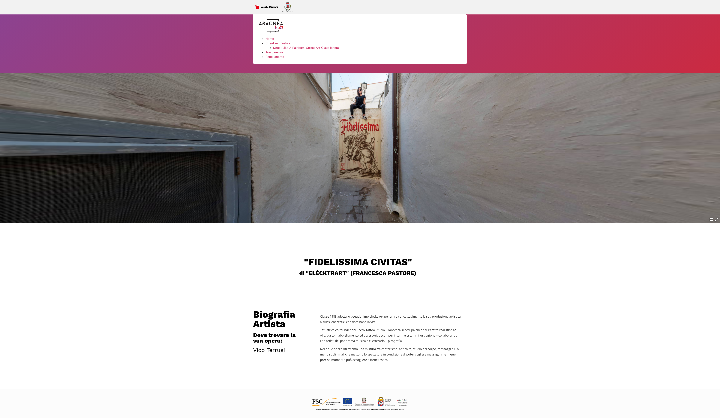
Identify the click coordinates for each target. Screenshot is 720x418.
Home (270, 39)
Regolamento (275, 57)
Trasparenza (274, 52)
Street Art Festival (278, 43)
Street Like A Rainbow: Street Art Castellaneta (306, 48)
